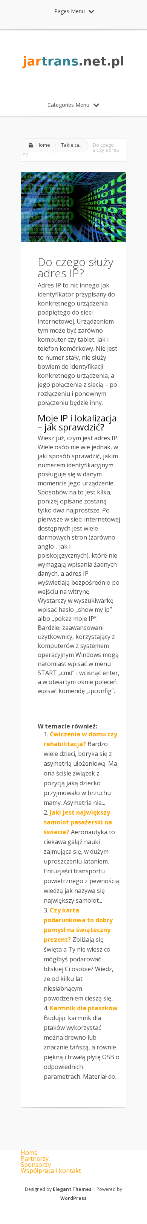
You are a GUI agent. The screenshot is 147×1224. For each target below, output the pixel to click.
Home (43, 144)
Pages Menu (69, 11)
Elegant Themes (72, 1189)
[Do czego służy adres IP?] (73, 240)
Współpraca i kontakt (51, 1170)
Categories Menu (68, 104)
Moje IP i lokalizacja (77, 418)
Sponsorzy (36, 1164)
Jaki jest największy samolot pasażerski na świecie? (78, 822)
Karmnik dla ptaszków (84, 1008)
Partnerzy (35, 1158)
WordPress (73, 1198)
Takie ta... (72, 144)
